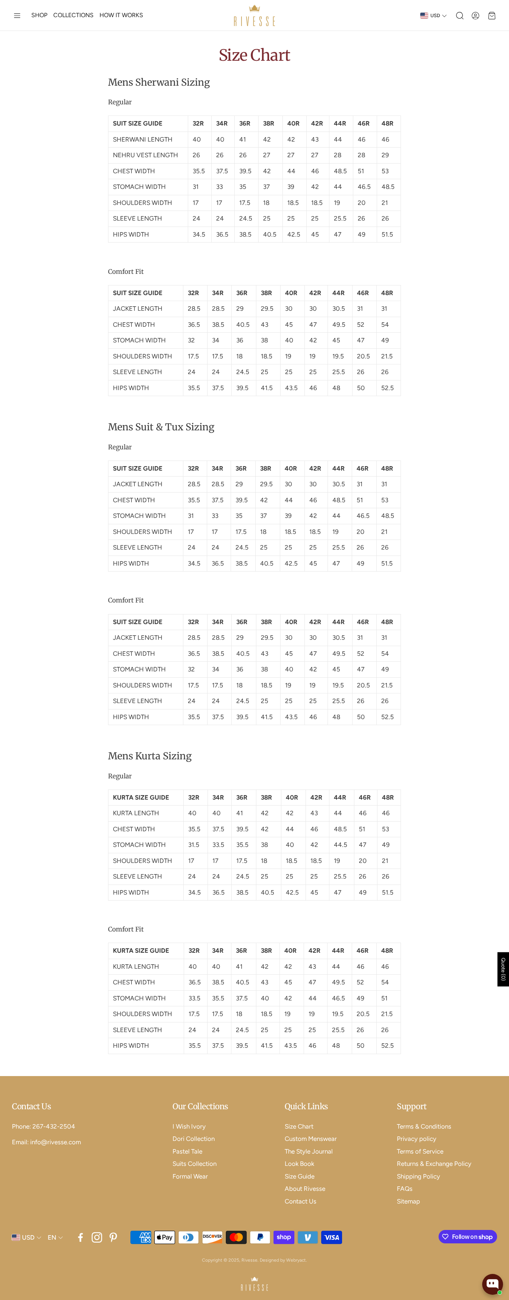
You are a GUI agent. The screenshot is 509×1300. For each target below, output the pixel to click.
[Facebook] (80, 1237)
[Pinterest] (113, 1237)
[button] (17, 15)
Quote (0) (503, 969)
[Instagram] (97, 1237)
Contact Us (31, 1106)
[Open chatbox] (492, 1284)
